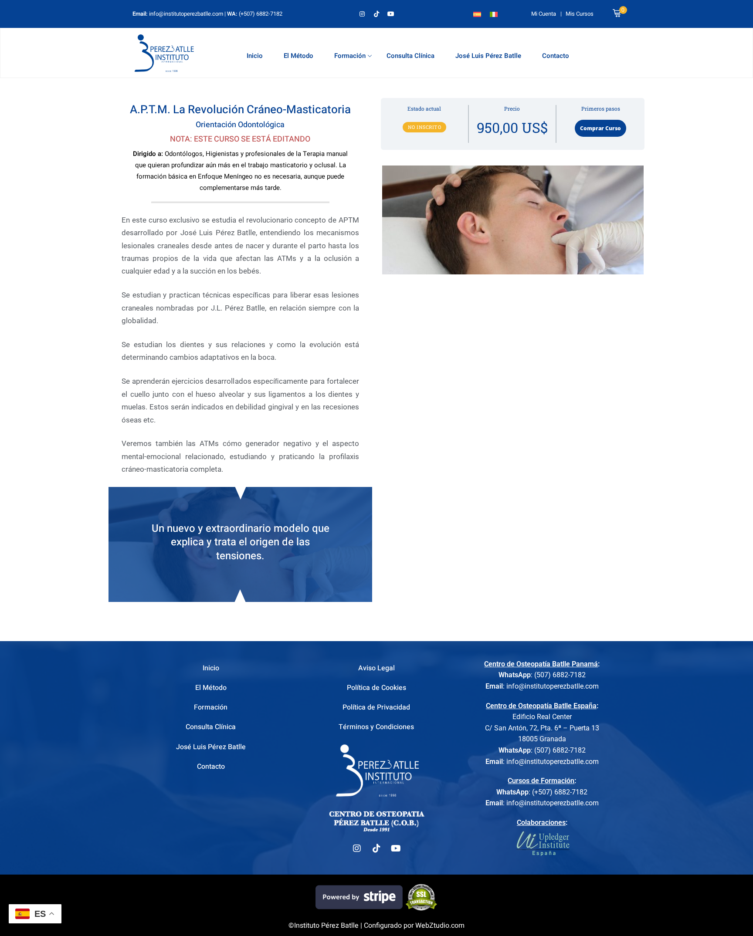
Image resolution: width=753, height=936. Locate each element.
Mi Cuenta (543, 14)
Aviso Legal (376, 668)
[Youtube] (391, 14)
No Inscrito (424, 127)
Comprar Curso (600, 128)
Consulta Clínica (410, 56)
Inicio (255, 56)
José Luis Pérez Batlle (488, 56)
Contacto (555, 56)
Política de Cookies (376, 688)
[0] (617, 14)
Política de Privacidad (376, 707)
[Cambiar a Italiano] (493, 14)
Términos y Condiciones (376, 727)
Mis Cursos (580, 14)
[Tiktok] (376, 14)
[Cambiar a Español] (477, 14)
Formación (350, 56)
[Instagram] (362, 14)
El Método (298, 56)
